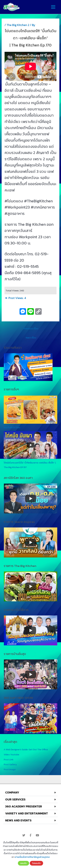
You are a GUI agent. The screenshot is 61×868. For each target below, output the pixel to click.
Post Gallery (10, 764)
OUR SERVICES (15, 799)
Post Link (8, 759)
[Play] (30, 498)
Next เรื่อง (31, 337)
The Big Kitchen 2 (18, 25)
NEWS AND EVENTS (18, 820)
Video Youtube (11, 754)
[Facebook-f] (30, 835)
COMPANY (12, 792)
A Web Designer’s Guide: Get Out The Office (26, 749)
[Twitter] (23, 835)
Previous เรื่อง (31, 328)
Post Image (10, 769)
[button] (30, 792)
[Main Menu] (53, 7)
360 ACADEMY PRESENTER (23, 806)
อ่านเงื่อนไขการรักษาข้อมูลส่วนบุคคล (32, 857)
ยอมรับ (23, 863)
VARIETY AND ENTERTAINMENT (26, 813)
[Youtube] (37, 835)
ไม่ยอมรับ (36, 863)
